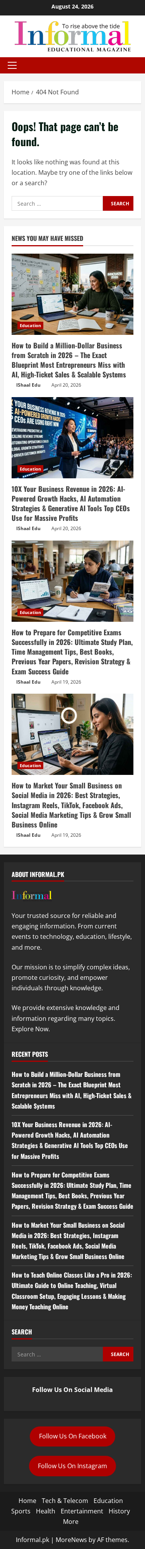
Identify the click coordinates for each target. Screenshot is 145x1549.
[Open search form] (138, 65)
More (70, 1521)
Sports (21, 1511)
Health (45, 1511)
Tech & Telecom (65, 1500)
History (119, 1511)
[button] (12, 65)
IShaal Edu (28, 385)
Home (27, 1500)
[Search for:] (57, 203)
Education (30, 325)
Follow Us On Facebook (72, 1436)
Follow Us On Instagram (72, 1466)
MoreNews (71, 1539)
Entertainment (82, 1511)
